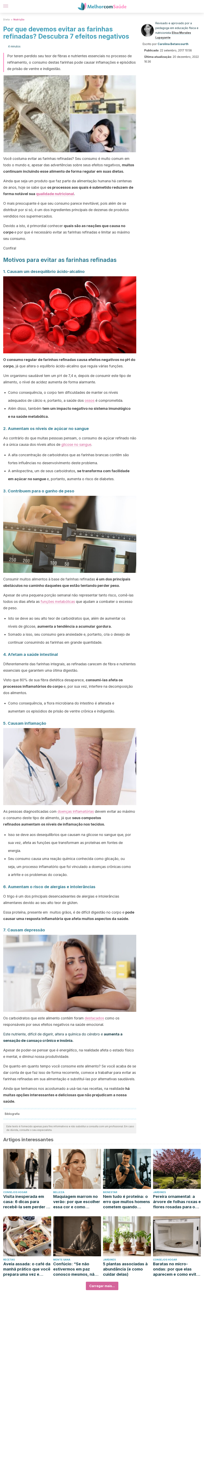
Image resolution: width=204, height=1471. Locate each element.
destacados (94, 1018)
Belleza (58, 1192)
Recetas (9, 1259)
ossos (89, 400)
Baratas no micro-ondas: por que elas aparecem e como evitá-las (176, 1269)
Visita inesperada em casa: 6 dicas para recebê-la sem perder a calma (26, 1201)
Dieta (6, 19)
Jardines (159, 1192)
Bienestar (110, 1192)
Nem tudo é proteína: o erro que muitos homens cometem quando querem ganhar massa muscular (126, 1201)
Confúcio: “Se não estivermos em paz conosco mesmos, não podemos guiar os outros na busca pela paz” (75, 1269)
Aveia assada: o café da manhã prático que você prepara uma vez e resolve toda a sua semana (26, 1269)
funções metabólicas (58, 601)
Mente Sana (61, 1259)
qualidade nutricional (55, 194)
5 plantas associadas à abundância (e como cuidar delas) (125, 1269)
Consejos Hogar (15, 1192)
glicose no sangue (76, 444)
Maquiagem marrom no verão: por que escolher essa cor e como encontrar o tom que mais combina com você (76, 1201)
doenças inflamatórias (76, 811)
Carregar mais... (102, 1286)
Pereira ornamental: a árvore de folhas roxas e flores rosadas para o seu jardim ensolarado (177, 1201)
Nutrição (18, 19)
